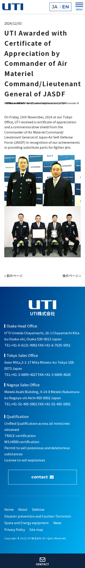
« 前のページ (13, 275)
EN (65, 7)
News (57, 523)
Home (9, 509)
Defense (38, 509)
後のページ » (72, 275)
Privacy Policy (14, 529)
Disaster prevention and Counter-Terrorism (37, 516)
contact (39, 477)
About (22, 509)
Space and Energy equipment (26, 523)
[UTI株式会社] (12, 6)
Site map (36, 529)
